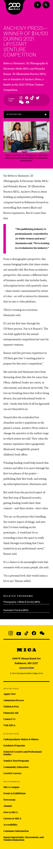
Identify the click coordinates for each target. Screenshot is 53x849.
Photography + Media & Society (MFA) (21, 601)
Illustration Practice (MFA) (15, 610)
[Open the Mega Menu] (37, 4)
